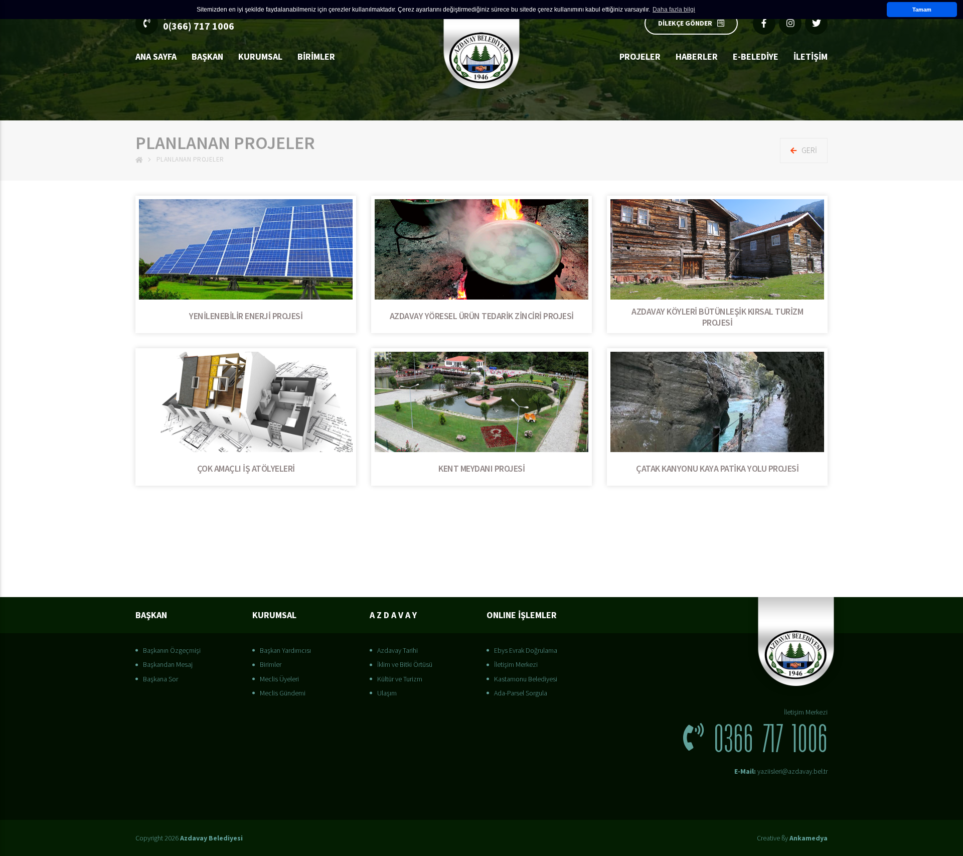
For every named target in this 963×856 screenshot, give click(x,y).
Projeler (640, 56)
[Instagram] (790, 23)
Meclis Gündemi (282, 692)
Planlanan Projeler (190, 159)
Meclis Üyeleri (279, 678)
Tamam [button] (921, 10)
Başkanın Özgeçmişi (172, 650)
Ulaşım (387, 692)
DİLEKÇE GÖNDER (685, 23)
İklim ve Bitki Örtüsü (404, 664)
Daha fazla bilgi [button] (674, 9)
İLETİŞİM (810, 56)
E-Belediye (755, 56)
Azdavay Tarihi (397, 650)
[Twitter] (816, 23)
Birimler (316, 56)
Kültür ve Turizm (399, 678)
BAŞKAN (207, 56)
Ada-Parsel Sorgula (520, 692)
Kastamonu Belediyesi (525, 678)
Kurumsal (260, 56)
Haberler (697, 56)
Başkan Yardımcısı (285, 650)
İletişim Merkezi (516, 664)
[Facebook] (764, 23)
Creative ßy (792, 837)
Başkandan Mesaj (168, 664)
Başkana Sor (160, 678)
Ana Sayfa (156, 56)
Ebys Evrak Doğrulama (525, 650)
